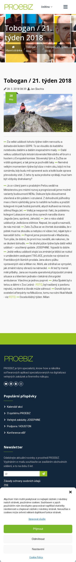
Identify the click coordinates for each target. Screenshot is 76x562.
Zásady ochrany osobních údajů (22, 481)
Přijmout (38, 528)
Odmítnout (38, 538)
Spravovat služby (37, 519)
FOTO (39, 284)
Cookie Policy (36, 557)
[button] (70, 492)
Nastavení (38, 549)
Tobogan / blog (32, 48)
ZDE (6, 485)
